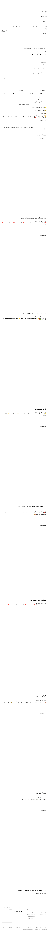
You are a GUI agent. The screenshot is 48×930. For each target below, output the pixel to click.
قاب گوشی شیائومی (31, 914)
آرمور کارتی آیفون (41, 793)
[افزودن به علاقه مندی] (44, 226)
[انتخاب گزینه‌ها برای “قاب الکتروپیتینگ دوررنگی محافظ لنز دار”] (44, 325)
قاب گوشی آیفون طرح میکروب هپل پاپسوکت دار (32, 506)
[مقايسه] (44, 215)
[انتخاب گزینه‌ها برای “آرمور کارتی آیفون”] (44, 804)
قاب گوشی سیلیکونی (31, 912)
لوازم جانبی (40, 48)
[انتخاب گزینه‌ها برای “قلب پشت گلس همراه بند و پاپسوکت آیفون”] (44, 229)
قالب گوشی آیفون (31, 918)
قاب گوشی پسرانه (31, 920)
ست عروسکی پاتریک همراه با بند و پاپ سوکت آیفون (31, 890)
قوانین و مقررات (43, 914)
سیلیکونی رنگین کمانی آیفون (38, 600)
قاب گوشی (34, 48)
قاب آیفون (41, 102)
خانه (45, 48)
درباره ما (44, 909)
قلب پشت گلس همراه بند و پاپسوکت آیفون (33, 218)
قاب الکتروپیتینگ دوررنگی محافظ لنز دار (34, 313)
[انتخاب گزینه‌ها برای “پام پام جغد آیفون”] (44, 707)
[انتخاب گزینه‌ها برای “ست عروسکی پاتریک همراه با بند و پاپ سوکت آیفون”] (44, 899)
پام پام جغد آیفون (41, 696)
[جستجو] (46, 23)
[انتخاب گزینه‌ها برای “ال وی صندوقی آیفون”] (44, 420)
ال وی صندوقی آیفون (40, 409)
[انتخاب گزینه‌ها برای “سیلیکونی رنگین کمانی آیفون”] (44, 610)
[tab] (27, 104)
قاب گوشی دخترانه (31, 916)
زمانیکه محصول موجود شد (38, 74)
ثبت (43, 81)
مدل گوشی (43, 62)
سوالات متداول (43, 912)
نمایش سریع (44, 233)
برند (45, 56)
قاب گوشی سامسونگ (31, 909)
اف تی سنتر (32, 929)
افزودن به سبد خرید (36, 68)
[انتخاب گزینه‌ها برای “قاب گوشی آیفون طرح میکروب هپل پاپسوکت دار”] (44, 519)
